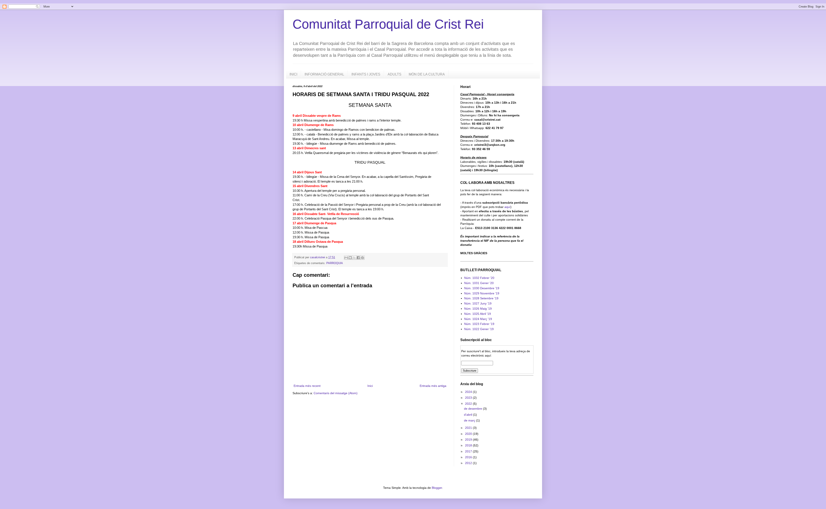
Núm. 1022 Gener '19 (479, 329)
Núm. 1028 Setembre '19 (481, 298)
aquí (507, 207)
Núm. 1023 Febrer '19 (479, 324)
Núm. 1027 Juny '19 (478, 303)
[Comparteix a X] (354, 257)
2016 (469, 457)
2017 (469, 451)
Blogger (437, 487)
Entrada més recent (307, 386)
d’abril (468, 414)
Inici (370, 386)
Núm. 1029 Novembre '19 (481, 293)
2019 (469, 439)
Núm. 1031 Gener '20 (479, 283)
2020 (469, 433)
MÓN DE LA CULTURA (427, 74)
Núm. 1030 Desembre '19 (481, 288)
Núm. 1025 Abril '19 (477, 313)
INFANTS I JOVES (365, 74)
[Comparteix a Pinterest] (362, 257)
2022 (469, 403)
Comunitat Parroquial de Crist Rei (388, 24)
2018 (469, 445)
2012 (469, 463)
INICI (293, 74)
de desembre (473, 408)
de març (470, 420)
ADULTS (394, 74)
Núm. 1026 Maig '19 (478, 308)
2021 (469, 427)
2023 (469, 397)
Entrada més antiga (433, 386)
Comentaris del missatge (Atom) (336, 393)
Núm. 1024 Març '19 (478, 319)
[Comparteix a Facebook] (358, 257)
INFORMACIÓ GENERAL (324, 74)
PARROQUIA (334, 263)
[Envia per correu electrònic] (346, 257)
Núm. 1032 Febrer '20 (479, 278)
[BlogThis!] (350, 257)
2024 (469, 392)
